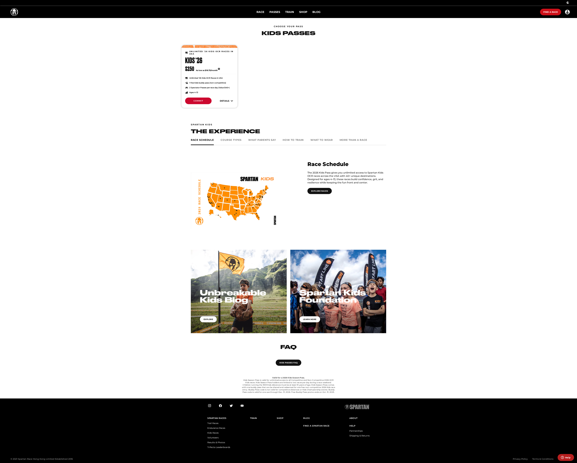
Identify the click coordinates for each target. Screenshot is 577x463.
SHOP (280, 418)
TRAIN (253, 418)
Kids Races (213, 432)
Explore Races (319, 191)
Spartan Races (216, 418)
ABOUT (353, 418)
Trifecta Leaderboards (218, 447)
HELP (352, 426)
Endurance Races (216, 428)
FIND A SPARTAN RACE (316, 426)
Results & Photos (216, 442)
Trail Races (212, 423)
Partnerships (356, 431)
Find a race (550, 12)
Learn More (309, 319)
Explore (208, 319)
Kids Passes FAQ (288, 363)
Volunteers (213, 437)
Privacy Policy (520, 459)
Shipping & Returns (359, 435)
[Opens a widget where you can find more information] (565, 457)
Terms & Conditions (542, 459)
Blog (306, 418)
